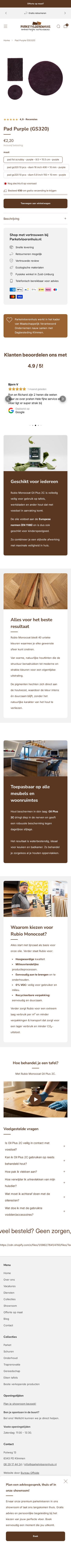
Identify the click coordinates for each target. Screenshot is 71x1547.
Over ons (9, 1279)
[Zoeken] (58, 26)
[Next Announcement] (65, 13)
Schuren (9, 1351)
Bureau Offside (30, 1472)
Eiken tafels (11, 1377)
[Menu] (5, 26)
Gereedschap (12, 1371)
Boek (35, 1536)
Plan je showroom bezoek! (20, 1403)
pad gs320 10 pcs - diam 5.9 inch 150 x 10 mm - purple (36, 174)
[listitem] (35, 3)
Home (7, 1273)
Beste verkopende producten (22, 1384)
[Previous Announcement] (6, 13)
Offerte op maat (13, 1312)
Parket (7, 1344)
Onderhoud (11, 1358)
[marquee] (35, 1234)
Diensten (9, 1292)
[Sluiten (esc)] (65, 1481)
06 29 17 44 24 (13, 1464)
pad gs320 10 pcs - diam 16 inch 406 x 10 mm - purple (36, 167)
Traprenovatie (12, 1364)
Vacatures (10, 1286)
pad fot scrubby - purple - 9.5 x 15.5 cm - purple (33, 159)
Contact (8, 1325)
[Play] (35, 1099)
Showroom (10, 1305)
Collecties (10, 1299)
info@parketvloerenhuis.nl (40, 1464)
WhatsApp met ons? (62, 1538)
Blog (6, 1318)
